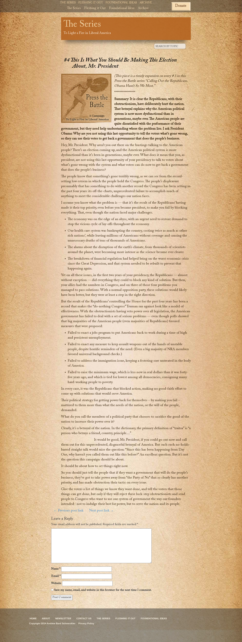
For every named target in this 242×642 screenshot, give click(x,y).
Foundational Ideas (121, 2)
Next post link (101, 510)
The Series (68, 2)
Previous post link (68, 510)
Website (56, 583)
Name (55, 568)
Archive (146, 2)
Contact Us (83, 618)
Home (33, 618)
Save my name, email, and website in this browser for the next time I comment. (103, 590)
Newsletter (63, 618)
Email (56, 576)
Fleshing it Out (90, 2)
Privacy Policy (86, 623)
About (46, 618)
